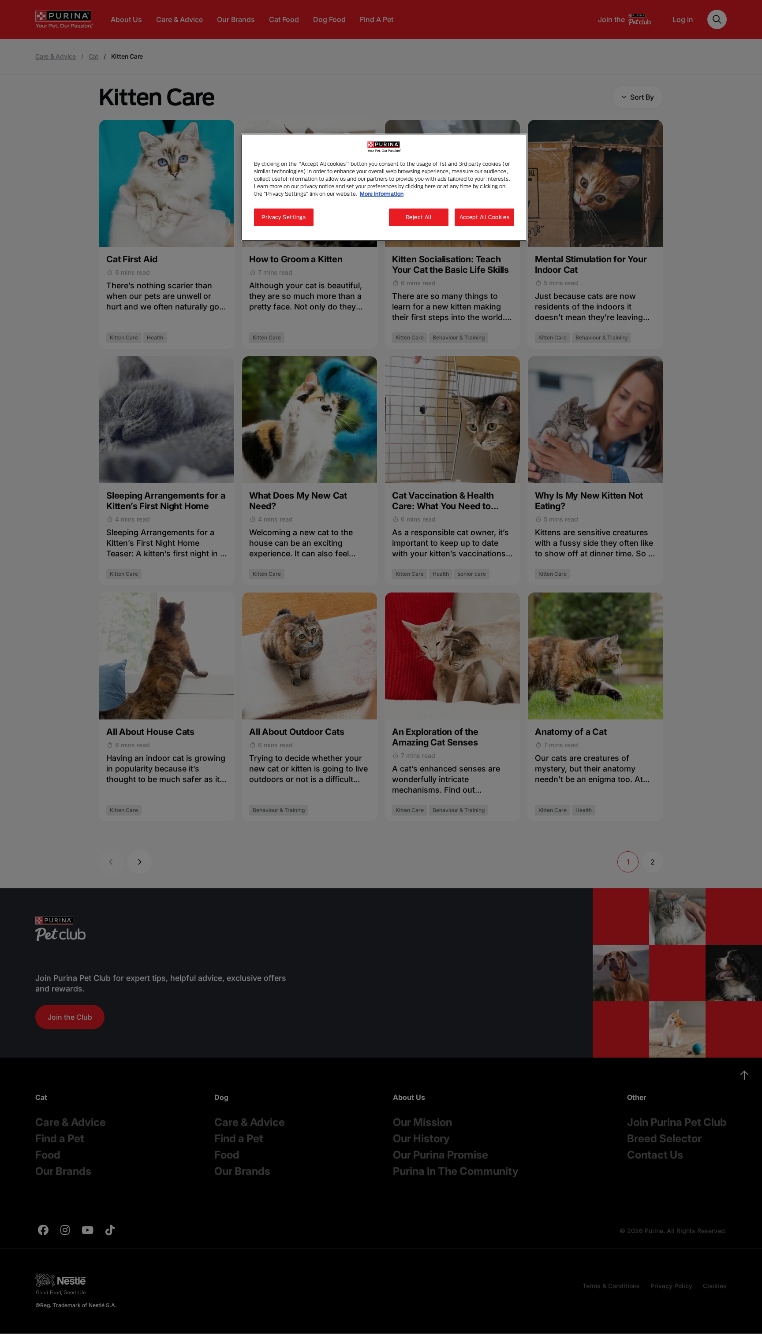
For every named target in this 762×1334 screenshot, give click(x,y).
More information (381, 194)
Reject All (419, 217)
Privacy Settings (283, 217)
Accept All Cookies (484, 217)
